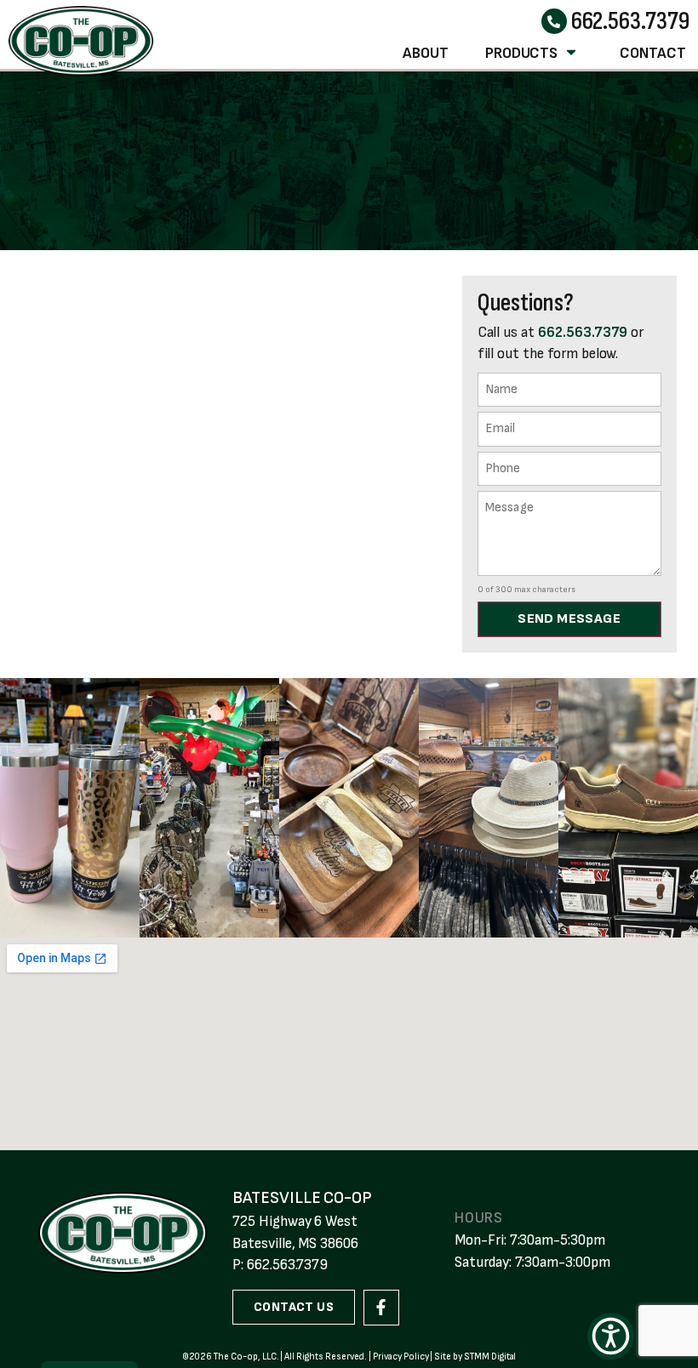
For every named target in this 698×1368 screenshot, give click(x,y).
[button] (610, 1336)
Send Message (569, 619)
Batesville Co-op (302, 1198)
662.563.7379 (630, 21)
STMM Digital (490, 1356)
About (426, 53)
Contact (653, 53)
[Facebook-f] (381, 1307)
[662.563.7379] (554, 21)
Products (521, 53)
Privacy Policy (400, 1356)
